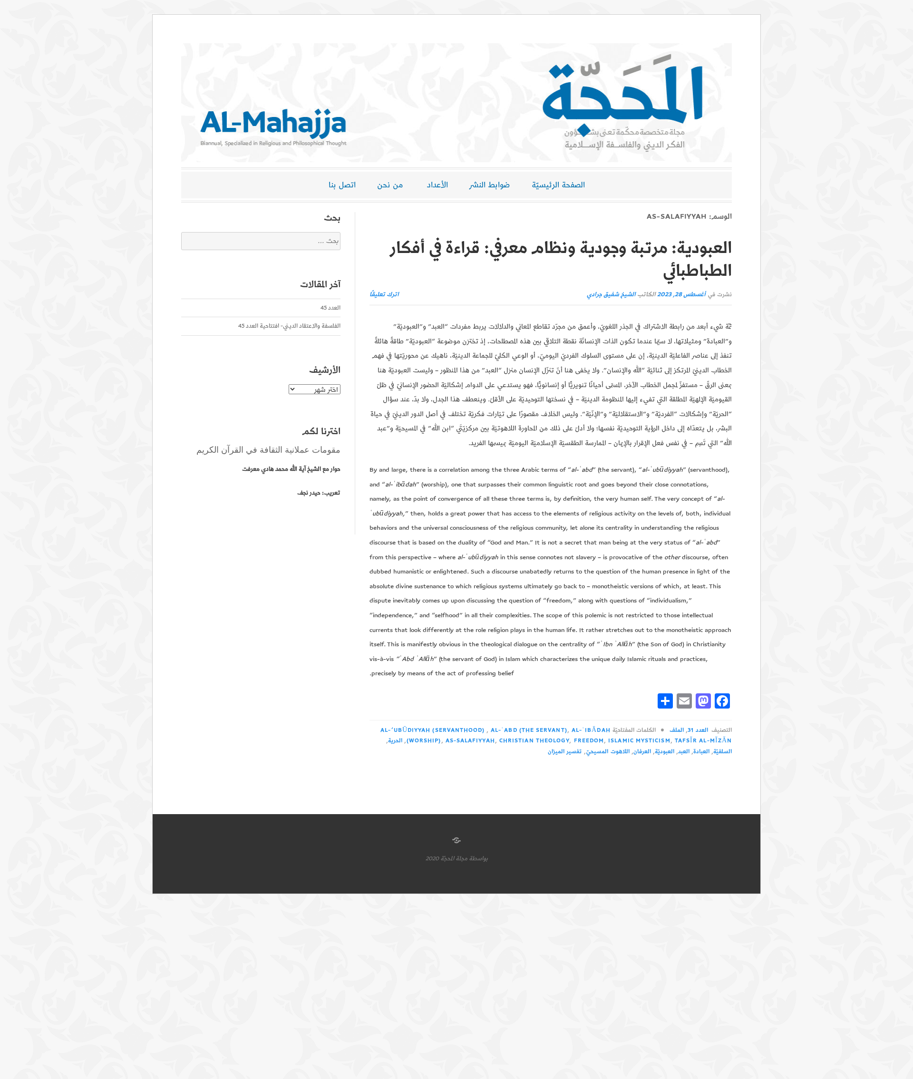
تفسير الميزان (565, 751)
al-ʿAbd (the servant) (529, 730)
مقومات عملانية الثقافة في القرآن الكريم (268, 450)
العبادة (701, 751)
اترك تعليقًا (384, 294)
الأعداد (437, 185)
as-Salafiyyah (470, 741)
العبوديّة (664, 751)
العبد (684, 751)
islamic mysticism (639, 741)
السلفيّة (722, 751)
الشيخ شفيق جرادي (611, 294)
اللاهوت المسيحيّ (607, 751)
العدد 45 (330, 307)
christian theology (534, 741)
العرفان (642, 751)
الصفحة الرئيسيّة (558, 185)
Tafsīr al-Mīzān (703, 741)
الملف (677, 730)
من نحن (390, 185)
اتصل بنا (342, 185)
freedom (589, 741)
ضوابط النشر (489, 185)
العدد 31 (698, 730)
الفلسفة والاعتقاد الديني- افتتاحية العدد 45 (289, 326)
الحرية (395, 741)
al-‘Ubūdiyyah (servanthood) (432, 730)
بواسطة (478, 858)
